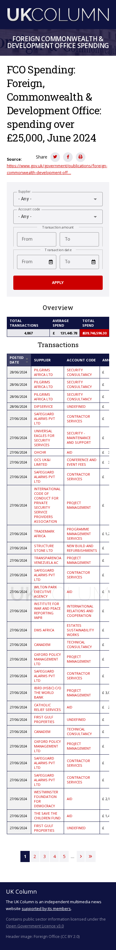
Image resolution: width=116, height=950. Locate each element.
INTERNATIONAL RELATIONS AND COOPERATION (80, 611)
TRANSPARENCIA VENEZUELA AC (47, 560)
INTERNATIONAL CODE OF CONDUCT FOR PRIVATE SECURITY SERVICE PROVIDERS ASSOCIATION (47, 505)
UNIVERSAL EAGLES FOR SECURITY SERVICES (44, 438)
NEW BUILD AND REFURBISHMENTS (82, 548)
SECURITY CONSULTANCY (79, 372)
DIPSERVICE (43, 406)
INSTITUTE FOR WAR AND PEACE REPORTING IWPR (47, 610)
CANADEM (42, 644)
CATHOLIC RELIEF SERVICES (47, 707)
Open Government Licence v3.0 (35, 926)
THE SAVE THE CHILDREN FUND (47, 815)
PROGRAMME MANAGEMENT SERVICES (79, 534)
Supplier (42, 360)
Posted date (19, 359)
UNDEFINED (76, 406)
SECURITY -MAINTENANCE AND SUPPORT (79, 438)
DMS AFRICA (44, 630)
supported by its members (46, 908)
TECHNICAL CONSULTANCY (79, 644)
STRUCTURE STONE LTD (44, 548)
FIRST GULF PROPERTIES (44, 719)
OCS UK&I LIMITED (42, 462)
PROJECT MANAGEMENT (79, 505)
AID (69, 452)
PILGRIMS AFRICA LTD (43, 372)
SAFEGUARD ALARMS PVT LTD (44, 418)
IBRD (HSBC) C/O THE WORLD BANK (47, 692)
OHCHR (40, 452)
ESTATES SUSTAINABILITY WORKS (80, 630)
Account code (81, 360)
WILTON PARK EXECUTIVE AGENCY (45, 592)
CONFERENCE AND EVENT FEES (82, 462)
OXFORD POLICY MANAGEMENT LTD (47, 659)
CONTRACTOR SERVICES (78, 418)
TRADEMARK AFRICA (44, 533)
